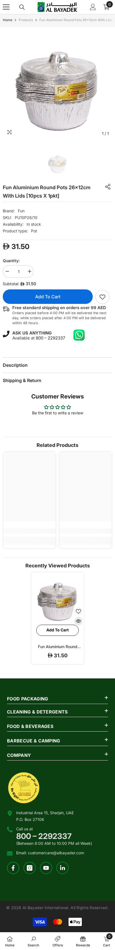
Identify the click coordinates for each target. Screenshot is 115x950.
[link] (102, 297)
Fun (21, 210)
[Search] (22, 7)
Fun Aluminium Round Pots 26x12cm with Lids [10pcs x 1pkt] (57, 646)
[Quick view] (78, 621)
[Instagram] (29, 868)
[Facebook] (13, 868)
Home (7, 20)
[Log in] (93, 7)
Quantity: (11, 260)
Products (26, 20)
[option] (57, 84)
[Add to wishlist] (78, 611)
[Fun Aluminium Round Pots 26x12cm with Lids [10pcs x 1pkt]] (57, 598)
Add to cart (47, 296)
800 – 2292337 (50, 338)
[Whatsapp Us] (79, 335)
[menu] (6, 7)
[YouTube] (46, 868)
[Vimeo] (62, 868)
